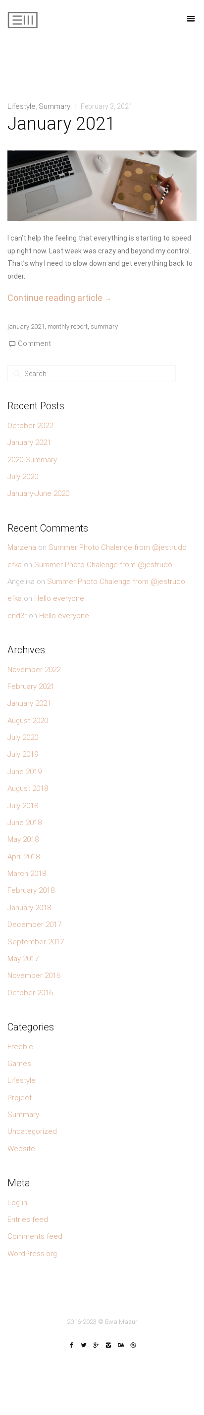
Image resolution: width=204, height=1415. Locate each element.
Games (19, 1063)
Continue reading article (59, 298)
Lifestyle (21, 106)
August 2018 (27, 788)
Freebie (20, 1046)
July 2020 (22, 476)
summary (104, 326)
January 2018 (29, 907)
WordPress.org (32, 1253)
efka (14, 564)
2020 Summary (32, 459)
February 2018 (30, 890)
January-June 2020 (38, 493)
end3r (17, 615)
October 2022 (30, 425)
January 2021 (61, 123)
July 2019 (22, 754)
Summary (54, 106)
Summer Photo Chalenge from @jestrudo (118, 547)
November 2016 (33, 975)
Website (21, 1148)
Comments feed (34, 1236)
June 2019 (24, 771)
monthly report (68, 326)
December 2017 (34, 924)
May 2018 (23, 839)
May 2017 (23, 958)
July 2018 (22, 805)
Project (19, 1097)
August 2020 (27, 720)
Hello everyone (59, 598)
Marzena (21, 547)
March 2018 (26, 873)
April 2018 (23, 856)
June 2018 (24, 822)
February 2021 (30, 686)
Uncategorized (32, 1131)
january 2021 (26, 326)
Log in (17, 1202)
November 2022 (33, 669)
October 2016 (30, 992)
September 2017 (35, 941)
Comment (33, 343)
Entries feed (27, 1219)
